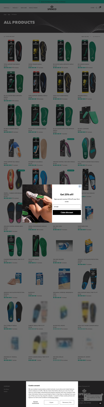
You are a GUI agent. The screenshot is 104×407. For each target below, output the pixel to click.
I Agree (51, 402)
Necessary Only (66, 402)
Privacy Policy (54, 397)
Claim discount (67, 212)
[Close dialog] (80, 186)
